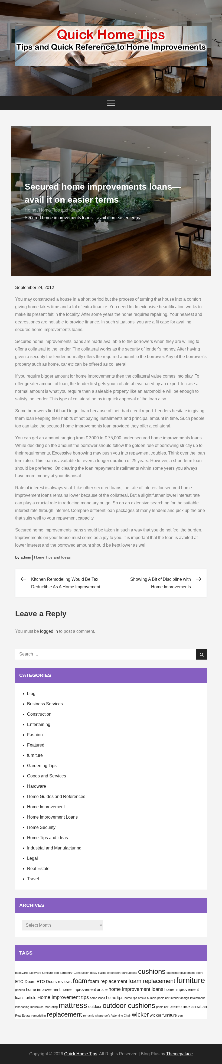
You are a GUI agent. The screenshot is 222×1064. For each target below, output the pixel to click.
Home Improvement (46, 807)
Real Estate (38, 868)
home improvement (43, 989)
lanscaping (22, 1006)
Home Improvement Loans (52, 817)
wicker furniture (163, 1015)
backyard (21, 972)
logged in (49, 631)
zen (180, 1015)
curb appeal (129, 972)
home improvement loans (136, 989)
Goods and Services (46, 776)
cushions (151, 971)
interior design (180, 998)
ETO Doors (25, 981)
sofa (107, 1015)
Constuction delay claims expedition (97, 972)
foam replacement (107, 981)
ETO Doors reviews (54, 981)
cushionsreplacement (180, 972)
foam (80, 980)
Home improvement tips (63, 997)
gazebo (20, 989)
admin (26, 557)
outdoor (95, 1006)
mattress (73, 1005)
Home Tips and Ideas (52, 557)
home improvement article (84, 989)
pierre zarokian (182, 1006)
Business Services (45, 704)
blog (31, 693)
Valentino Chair (121, 1015)
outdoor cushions (129, 1005)
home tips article (135, 998)
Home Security (41, 827)
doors (199, 972)
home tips (114, 997)
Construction (39, 714)
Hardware (36, 786)
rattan (202, 1006)
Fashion (35, 734)
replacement (64, 1014)
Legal (32, 858)
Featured (35, 745)
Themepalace (179, 1054)
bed (56, 972)
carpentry (66, 972)
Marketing (51, 1006)
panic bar (162, 1006)
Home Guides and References (56, 796)
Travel (33, 879)
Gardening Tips (42, 765)
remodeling (38, 1015)
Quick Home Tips (80, 1054)
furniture (35, 755)
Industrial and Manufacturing (54, 848)
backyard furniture (41, 972)
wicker (140, 1014)
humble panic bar (158, 998)
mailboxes (37, 1006)
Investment (197, 998)
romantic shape (93, 1015)
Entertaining (38, 724)
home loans (97, 998)
